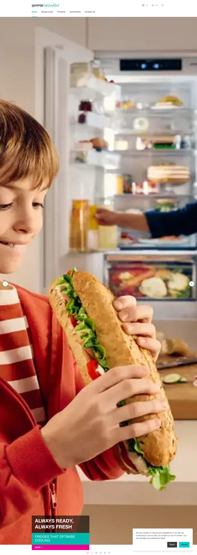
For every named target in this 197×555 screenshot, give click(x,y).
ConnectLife (75, 12)
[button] (88, 553)
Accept (184, 545)
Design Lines (47, 12)
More (39, 547)
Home (34, 12)
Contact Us (90, 12)
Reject (172, 545)
